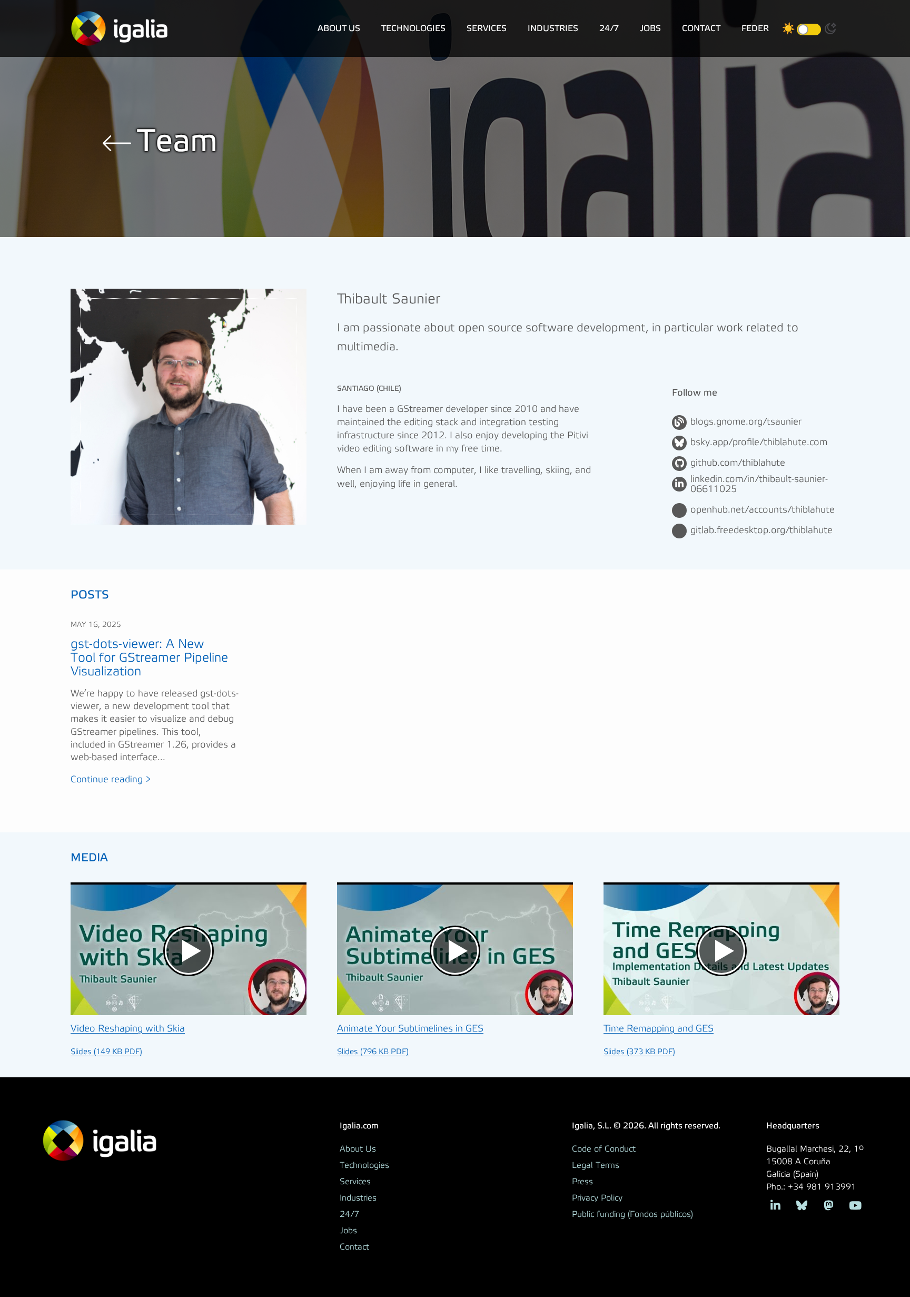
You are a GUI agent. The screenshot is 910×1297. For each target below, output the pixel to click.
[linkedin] (775, 1204)
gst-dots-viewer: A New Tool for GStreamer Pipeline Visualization (149, 658)
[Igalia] (119, 28)
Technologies (413, 28)
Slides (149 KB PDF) (106, 1051)
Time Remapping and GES (659, 1028)
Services (487, 28)
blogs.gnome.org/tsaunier (746, 422)
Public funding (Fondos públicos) (632, 1214)
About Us (339, 28)
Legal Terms (595, 1165)
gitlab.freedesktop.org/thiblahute (761, 530)
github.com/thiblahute (737, 463)
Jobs (650, 28)
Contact (701, 28)
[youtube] (855, 1204)
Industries (553, 28)
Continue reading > (111, 779)
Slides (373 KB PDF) (639, 1051)
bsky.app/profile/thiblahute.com (758, 442)
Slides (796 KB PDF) (373, 1051)
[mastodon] (828, 1204)
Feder (755, 28)
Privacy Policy (597, 1198)
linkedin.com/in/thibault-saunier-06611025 (759, 484)
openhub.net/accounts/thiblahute (762, 510)
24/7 (609, 28)
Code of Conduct (604, 1149)
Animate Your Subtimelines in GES (410, 1028)
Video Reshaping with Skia (128, 1028)
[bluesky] (801, 1204)
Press (582, 1181)
